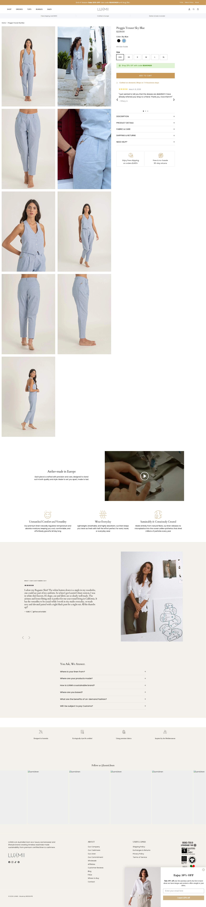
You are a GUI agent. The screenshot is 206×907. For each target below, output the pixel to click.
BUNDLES (39, 9)
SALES (49, 9)
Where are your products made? (76, 678)
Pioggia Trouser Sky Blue (16, 23)
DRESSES (19, 9)
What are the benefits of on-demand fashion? (83, 699)
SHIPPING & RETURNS (126, 135)
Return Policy (189, 2)
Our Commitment (95, 857)
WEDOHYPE (29, 896)
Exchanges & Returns (141, 850)
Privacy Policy (138, 854)
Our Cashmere (94, 850)
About (197, 2)
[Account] (188, 9)
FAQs (181, 2)
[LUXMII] (103, 9)
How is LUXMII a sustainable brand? (77, 685)
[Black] (118, 41)
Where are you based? (71, 692)
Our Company (94, 847)
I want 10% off (183, 898)
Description (122, 116)
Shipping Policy (139, 847)
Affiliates (91, 864)
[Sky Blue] (124, 41)
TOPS (29, 9)
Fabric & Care (123, 129)
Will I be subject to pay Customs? (76, 706)
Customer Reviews (95, 868)
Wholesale (92, 860)
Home (4, 23)
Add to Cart (145, 75)
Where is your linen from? (72, 671)
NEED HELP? (121, 142)
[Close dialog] (203, 869)
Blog (89, 871)
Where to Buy (93, 878)
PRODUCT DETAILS (125, 122)
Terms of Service (140, 857)
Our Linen (92, 854)
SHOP (9, 9)
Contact (91, 882)
